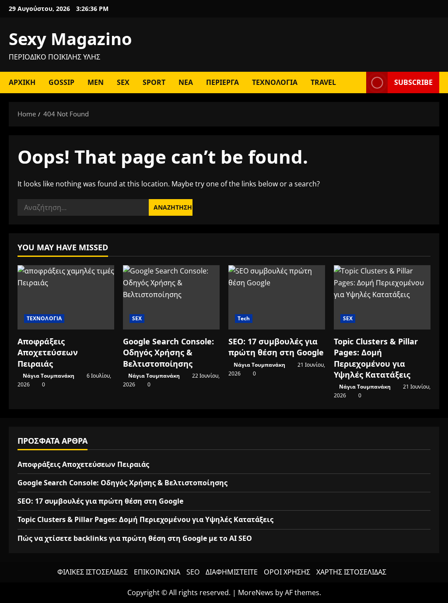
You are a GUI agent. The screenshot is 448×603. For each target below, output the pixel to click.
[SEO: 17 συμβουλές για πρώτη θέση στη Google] (276, 297)
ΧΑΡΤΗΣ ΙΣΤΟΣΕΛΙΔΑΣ (351, 572)
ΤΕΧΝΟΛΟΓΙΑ (275, 82)
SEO (193, 572)
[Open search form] (357, 82)
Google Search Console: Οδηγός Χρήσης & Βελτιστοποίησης (168, 352)
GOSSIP (61, 82)
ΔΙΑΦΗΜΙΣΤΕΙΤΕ (232, 572)
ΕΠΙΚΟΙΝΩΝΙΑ (157, 572)
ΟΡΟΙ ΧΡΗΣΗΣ (287, 572)
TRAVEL (323, 82)
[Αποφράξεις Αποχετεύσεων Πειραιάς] (66, 297)
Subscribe (413, 82)
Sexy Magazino (70, 38)
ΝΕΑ (185, 82)
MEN (96, 82)
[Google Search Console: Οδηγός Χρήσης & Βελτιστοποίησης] (171, 297)
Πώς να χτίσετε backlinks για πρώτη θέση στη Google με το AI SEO (135, 538)
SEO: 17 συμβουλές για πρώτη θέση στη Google (276, 347)
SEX (123, 82)
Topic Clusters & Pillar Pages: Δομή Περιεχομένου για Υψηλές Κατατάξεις (376, 358)
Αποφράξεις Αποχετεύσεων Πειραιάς (48, 352)
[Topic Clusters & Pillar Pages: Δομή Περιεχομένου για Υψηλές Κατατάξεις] (382, 297)
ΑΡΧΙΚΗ (22, 82)
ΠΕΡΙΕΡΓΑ (222, 82)
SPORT (154, 82)
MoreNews (255, 592)
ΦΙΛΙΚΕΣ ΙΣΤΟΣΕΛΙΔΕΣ (92, 572)
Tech (244, 318)
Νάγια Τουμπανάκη (48, 375)
